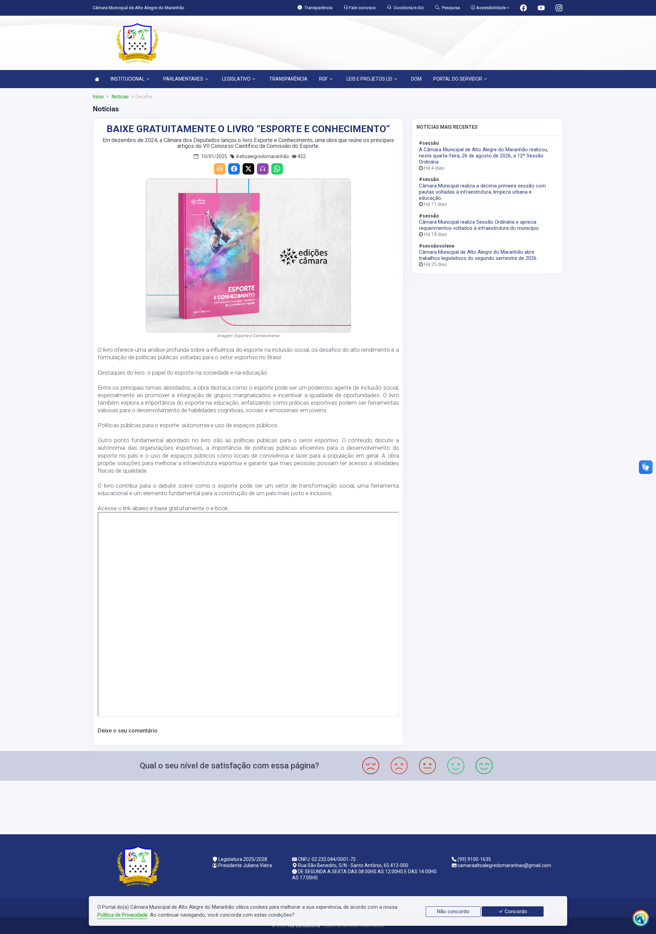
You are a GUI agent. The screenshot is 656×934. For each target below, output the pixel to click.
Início (98, 96)
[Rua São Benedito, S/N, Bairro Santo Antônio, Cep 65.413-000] (328, 805)
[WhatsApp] (277, 169)
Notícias (120, 96)
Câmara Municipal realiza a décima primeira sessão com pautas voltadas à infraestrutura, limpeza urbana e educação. (482, 192)
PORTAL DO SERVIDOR (457, 79)
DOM (416, 79)
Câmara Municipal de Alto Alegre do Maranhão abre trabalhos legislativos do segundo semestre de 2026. (478, 255)
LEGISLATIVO (236, 79)
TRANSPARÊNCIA (288, 79)
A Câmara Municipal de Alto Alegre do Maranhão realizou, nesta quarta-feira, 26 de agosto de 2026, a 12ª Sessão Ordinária (483, 156)
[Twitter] (248, 169)
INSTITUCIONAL (128, 79)
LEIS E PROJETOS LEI (369, 79)
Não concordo (453, 911)
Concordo (515, 911)
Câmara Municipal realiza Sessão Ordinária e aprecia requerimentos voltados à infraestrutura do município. (479, 225)
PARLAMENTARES (183, 79)
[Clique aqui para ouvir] (263, 169)
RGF (323, 79)
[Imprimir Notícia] (220, 169)
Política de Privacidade (122, 915)
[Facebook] (234, 169)
